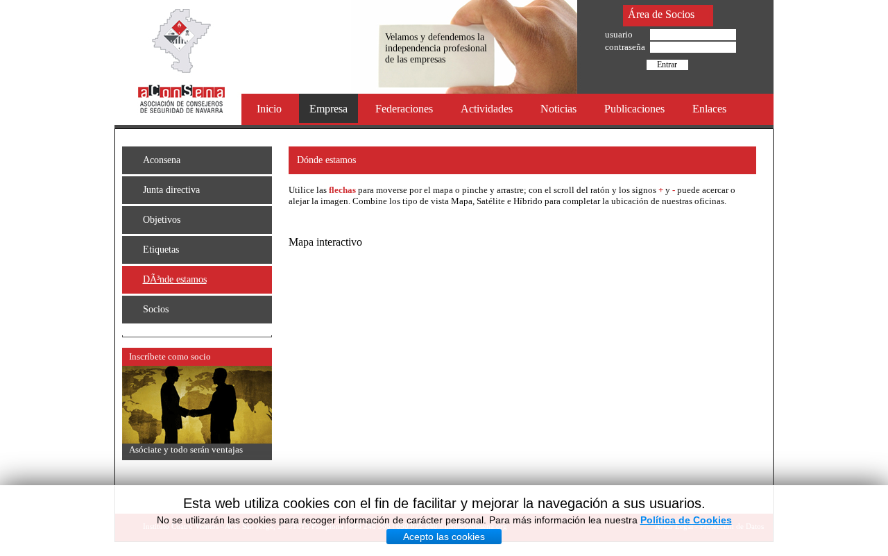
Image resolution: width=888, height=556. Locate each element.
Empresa (328, 109)
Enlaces (709, 109)
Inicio (269, 109)
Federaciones (404, 109)
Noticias (558, 109)
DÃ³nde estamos (175, 279)
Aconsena (161, 160)
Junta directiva (171, 190)
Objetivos (161, 219)
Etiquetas (161, 249)
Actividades (487, 109)
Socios (156, 309)
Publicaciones (634, 109)
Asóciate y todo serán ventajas (186, 449)
